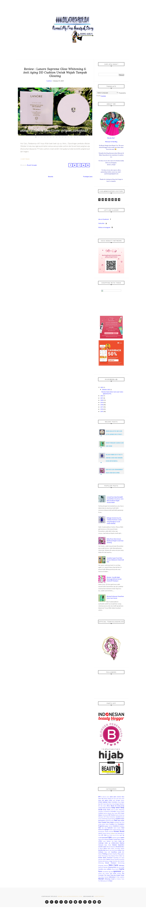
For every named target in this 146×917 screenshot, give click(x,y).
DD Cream (121, 813)
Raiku (104, 859)
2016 (101, 409)
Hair (99, 828)
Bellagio (117, 804)
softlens (109, 869)
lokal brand (101, 839)
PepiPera (115, 854)
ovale (119, 852)
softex (104, 869)
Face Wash (110, 822)
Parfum (100, 854)
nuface (120, 850)
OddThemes (99, 896)
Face (115, 820)
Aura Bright (121, 802)
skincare (121, 865)
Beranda (50, 176)
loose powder (109, 839)
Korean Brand (119, 831)
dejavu (100, 815)
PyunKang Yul (117, 857)
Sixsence (106, 865)
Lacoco (100, 833)
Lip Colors (109, 835)
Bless (108, 806)
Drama (113, 815)
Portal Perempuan (103, 855)
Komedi (111, 831)
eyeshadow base (109, 820)
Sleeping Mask (112, 867)
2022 (101, 396)
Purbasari (110, 857)
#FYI (99, 797)
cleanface (100, 811)
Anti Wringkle (116, 800)
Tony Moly (101, 877)
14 (75, 137)
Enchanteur (112, 817)
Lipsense (114, 837)
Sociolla (100, 869)
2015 (101, 411)
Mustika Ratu (101, 850)
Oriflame (100, 852)
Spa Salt (111, 871)
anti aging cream (107, 800)
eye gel (109, 818)
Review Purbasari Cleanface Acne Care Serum (115, 597)
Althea (105, 798)
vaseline (122, 877)
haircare (110, 828)
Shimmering (121, 863)
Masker (114, 845)
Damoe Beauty (107, 813)
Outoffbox (114, 852)
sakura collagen (109, 861)
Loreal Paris (116, 839)
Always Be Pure (112, 798)
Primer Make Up (119, 855)
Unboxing (112, 877)
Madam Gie (110, 841)
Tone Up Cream (115, 875)
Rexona (112, 859)
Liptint (122, 837)
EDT (105, 817)
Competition (106, 811)
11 (66, 137)
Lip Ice (115, 835)
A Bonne (103, 796)
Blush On (114, 806)
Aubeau (105, 802)
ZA (108, 881)
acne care (113, 797)
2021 (101, 398)
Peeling (104, 854)
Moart (101, 848)
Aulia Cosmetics (112, 802)
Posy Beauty (111, 855)
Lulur (104, 841)
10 (63, 137)
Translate (103, 96)
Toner (122, 875)
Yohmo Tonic (120, 879)
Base (99, 804)
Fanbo (103, 824)
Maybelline (121, 845)
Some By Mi (115, 869)
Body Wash (106, 809)
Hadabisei (116, 826)
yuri (106, 881)
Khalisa (106, 831)
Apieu (122, 800)
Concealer (113, 811)
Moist (105, 848)
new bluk (111, 850)
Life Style (103, 835)
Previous (21, 111)
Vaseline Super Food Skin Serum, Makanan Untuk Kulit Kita (115, 560)
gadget (106, 826)
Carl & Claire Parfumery (117, 809)
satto (119, 861)
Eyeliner (118, 818)
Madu (116, 841)
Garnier (111, 826)
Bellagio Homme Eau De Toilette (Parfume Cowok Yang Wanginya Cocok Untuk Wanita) (114, 458)
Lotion (122, 839)
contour (118, 811)
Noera (115, 850)
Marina (122, 843)
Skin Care (113, 865)
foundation (121, 824)
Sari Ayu (115, 861)
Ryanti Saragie (32, 165)
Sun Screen (106, 873)
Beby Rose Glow (111, 804)
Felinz (107, 824)
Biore (104, 806)
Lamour (109, 833)
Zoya (110, 881)
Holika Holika (112, 829)
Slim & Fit (119, 867)
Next (89, 111)
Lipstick (118, 837)
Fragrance (101, 826)
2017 (101, 407)
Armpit (100, 802)
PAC (123, 852)
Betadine (122, 804)
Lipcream (104, 837)
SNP (123, 867)
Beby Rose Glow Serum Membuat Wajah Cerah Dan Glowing (115, 540)
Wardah (101, 879)
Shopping (100, 865)
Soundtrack (105, 871)
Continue (25, 159)
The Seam (107, 875)
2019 (101, 402)
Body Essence (106, 807)
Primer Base (102, 857)
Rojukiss (117, 859)
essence (118, 817)
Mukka (122, 848)
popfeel (122, 854)
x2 (115, 879)
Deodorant (105, 815)
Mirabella (118, 846)
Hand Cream (117, 828)
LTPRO (100, 841)
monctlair (117, 848)
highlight (106, 829)
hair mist (104, 828)
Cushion (49, 81)
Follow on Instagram (104, 227)
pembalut (109, 854)
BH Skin (100, 806)
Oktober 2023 (106, 389)
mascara (100, 845)
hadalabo (121, 826)
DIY (109, 815)
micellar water (102, 846)
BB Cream (103, 804)
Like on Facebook (103, 219)
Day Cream (115, 813)
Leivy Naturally (118, 833)
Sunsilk (119, 873)
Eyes (122, 818)
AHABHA (119, 796)
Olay (123, 850)
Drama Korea (118, 815)
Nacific (107, 850)
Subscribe (101, 223)
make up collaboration (112, 843)
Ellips (107, 817)
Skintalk (105, 867)
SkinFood (100, 867)
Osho (105, 852)
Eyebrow (113, 818)
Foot (116, 824)
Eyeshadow (101, 820)
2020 (101, 400)
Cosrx (122, 811)
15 (78, 137)
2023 (101, 387)
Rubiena (100, 861)
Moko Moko (111, 848)
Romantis (121, 859)
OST (109, 852)
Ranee (108, 859)
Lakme (104, 833)
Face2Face (116, 822)
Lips (110, 837)
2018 (101, 405)
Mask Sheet (107, 845)
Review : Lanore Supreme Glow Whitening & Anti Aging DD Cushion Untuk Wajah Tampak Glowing (55, 72)
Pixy (119, 854)
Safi (104, 861)
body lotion (115, 807)
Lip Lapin (119, 835)
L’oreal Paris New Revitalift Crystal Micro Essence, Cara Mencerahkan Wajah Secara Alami (115, 499)
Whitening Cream (110, 879)
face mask (121, 820)
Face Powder (102, 822)
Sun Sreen (113, 873)
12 (69, 137)
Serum (107, 863)
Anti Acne (119, 798)
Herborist (101, 829)
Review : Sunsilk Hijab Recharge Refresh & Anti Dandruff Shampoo (114, 579)
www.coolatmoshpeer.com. (70, 896)
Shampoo (113, 863)
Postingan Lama (87, 176)
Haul (122, 828)
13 (72, 137)
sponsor (117, 871)
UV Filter (117, 877)
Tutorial (106, 877)
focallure (111, 824)
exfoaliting (104, 818)
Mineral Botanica (111, 846)
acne (108, 796)
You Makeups (101, 881)
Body (118, 806)
